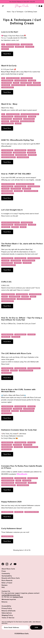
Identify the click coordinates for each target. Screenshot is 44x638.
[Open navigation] (3, 5)
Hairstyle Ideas (19, 46)
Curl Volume (32, 80)
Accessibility (6, 606)
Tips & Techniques (17, 11)
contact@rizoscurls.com (11, 595)
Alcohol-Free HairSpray (13, 44)
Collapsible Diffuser (27, 78)
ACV (3, 44)
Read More (7, 54)
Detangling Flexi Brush (19, 152)
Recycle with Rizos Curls (11, 578)
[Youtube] (15, 564)
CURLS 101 (6, 282)
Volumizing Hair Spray (7, 87)
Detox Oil (16, 82)
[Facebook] (3, 564)
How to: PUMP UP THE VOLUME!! (16, 174)
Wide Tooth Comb (6, 372)
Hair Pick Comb (31, 152)
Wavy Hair (18, 123)
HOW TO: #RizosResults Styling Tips (17, 140)
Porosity (33, 296)
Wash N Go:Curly (8, 66)
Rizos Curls (24, 633)
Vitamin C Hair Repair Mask (34, 85)
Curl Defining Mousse (7, 46)
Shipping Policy (7, 615)
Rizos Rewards (7, 580)
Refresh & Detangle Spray (18, 85)
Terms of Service (8, 618)
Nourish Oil (15, 227)
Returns (4, 602)
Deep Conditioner (6, 82)
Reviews (4, 585)
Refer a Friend (7, 583)
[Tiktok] (11, 564)
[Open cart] (41, 5)
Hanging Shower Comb (7, 154)
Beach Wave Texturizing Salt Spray (30, 114)
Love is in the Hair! (9, 32)
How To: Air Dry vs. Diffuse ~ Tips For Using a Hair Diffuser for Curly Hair (21, 319)
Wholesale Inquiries (9, 599)
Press (4, 571)
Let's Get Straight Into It (11, 210)
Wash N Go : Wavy (9, 104)
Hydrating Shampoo (26, 82)
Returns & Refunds (8, 611)
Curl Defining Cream (27, 44)
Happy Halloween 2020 (11, 502)
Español (18, 480)
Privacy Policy (7, 608)
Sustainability (7, 576)
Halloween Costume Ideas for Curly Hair (19, 430)
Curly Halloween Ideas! (11, 528)
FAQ (3, 587)
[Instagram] (7, 564)
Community (6, 573)
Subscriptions (7, 613)
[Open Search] (37, 6)
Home (9, 11)
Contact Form (18, 597)
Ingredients (37, 82)
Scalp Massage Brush (23, 157)
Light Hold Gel (29, 46)
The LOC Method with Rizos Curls (16, 353)
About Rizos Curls (8, 569)
